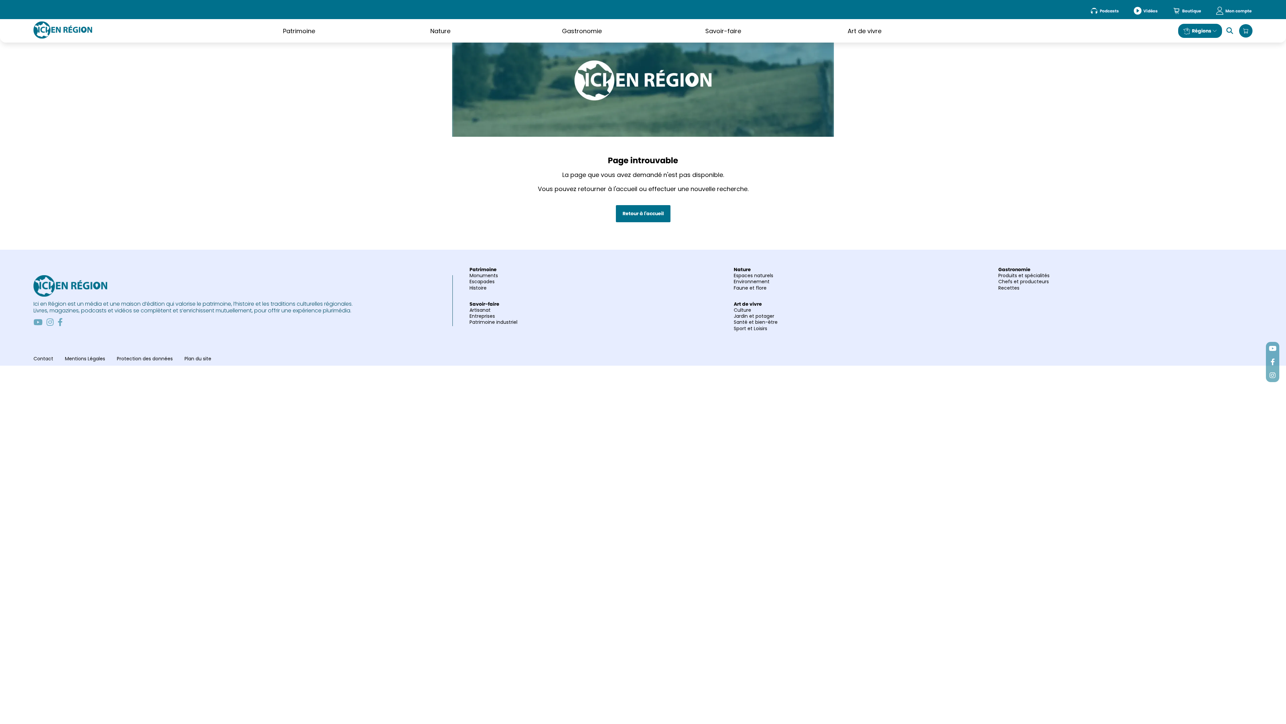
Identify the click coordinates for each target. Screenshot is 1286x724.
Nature (440, 31)
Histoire (478, 288)
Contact (43, 358)
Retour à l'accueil (643, 213)
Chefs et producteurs (1023, 281)
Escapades (482, 281)
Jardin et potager (754, 316)
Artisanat (480, 310)
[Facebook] (60, 322)
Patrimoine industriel (493, 322)
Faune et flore (750, 288)
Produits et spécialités (1024, 275)
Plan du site (198, 358)
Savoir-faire (723, 31)
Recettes (1008, 288)
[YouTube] (38, 322)
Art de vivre (864, 31)
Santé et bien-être (756, 322)
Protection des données (145, 358)
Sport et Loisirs (750, 328)
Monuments (484, 275)
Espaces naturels (753, 275)
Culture (742, 310)
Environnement (752, 281)
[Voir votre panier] (1246, 31)
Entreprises (482, 316)
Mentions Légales (85, 358)
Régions (1201, 30)
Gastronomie (582, 31)
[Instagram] (50, 322)
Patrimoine (299, 31)
